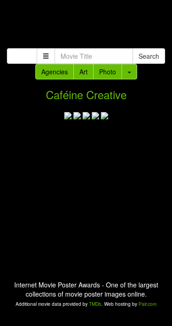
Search (149, 56)
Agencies (54, 71)
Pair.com (147, 304)
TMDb (95, 304)
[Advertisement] (86, 25)
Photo (107, 71)
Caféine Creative (86, 94)
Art (83, 71)
